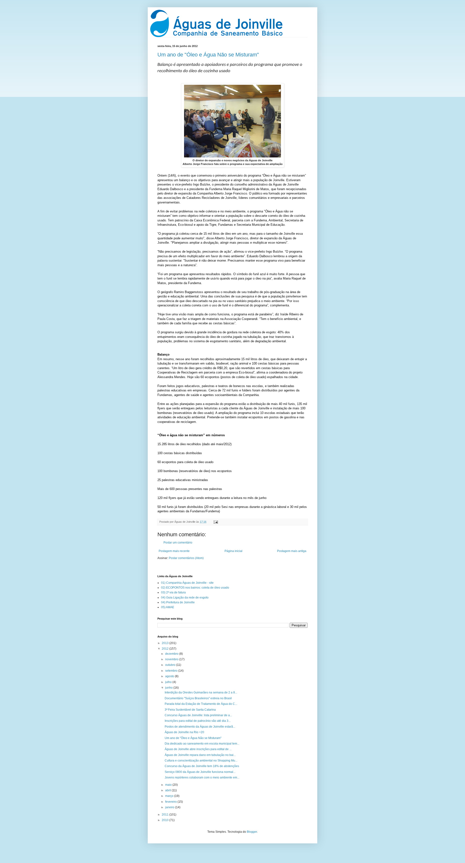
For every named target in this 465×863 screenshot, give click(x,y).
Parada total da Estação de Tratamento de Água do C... (201, 704)
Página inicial (233, 551)
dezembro (172, 653)
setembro (171, 670)
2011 (165, 814)
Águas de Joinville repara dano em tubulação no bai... (200, 755)
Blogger (252, 831)
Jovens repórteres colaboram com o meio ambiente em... (202, 777)
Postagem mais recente (174, 551)
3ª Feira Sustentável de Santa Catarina (190, 709)
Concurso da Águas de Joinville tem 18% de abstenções (202, 766)
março (169, 796)
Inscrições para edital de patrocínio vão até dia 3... (198, 721)
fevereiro (171, 801)
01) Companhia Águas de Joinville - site (187, 582)
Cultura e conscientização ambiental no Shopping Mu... (201, 760)
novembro (172, 659)
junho (169, 687)
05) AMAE (167, 607)
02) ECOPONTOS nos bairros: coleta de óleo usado (195, 587)
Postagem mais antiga (291, 551)
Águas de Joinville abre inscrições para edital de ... (198, 749)
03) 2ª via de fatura (173, 592)
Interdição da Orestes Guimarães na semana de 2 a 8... (201, 692)
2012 (165, 648)
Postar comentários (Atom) (186, 558)
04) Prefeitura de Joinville (178, 602)
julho (168, 682)
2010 (165, 820)
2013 (165, 643)
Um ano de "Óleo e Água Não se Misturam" (208, 55)
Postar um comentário (177, 542)
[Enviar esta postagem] (215, 521)
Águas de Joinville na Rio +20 (184, 732)
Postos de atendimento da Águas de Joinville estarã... (200, 726)
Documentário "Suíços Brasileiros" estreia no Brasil (198, 698)
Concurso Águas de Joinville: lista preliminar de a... (198, 715)
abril (168, 790)
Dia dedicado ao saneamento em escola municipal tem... (202, 743)
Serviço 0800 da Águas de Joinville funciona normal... (200, 772)
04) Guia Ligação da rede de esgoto (185, 597)
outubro (170, 665)
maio (168, 784)
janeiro (170, 807)
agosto (170, 676)
